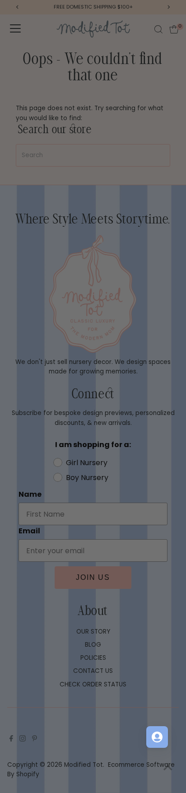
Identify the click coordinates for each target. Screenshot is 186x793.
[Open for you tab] (157, 737)
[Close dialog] (176, 350)
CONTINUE (137, 458)
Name (103, 388)
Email (102, 409)
